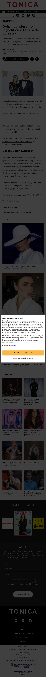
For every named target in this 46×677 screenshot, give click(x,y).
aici (14, 345)
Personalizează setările (23, 358)
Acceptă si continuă (23, 353)
